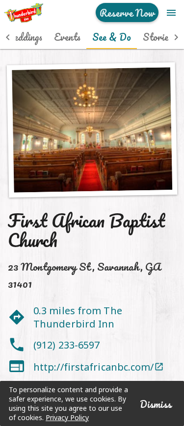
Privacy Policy (67, 417)
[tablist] (92, 37)
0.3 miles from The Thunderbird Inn (77, 317)
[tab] (67, 37)
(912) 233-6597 (66, 344)
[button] (8, 37)
